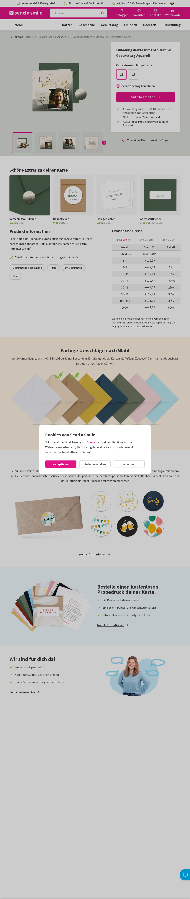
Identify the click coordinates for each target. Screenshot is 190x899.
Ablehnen (129, 464)
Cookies (92, 442)
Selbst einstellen (95, 464)
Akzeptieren (61, 464)
